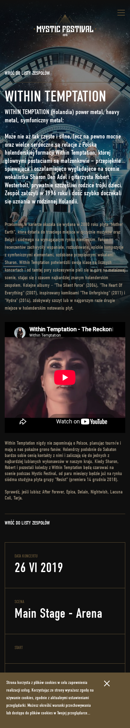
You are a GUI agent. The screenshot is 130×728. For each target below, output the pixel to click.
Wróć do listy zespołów (27, 73)
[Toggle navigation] (121, 12)
